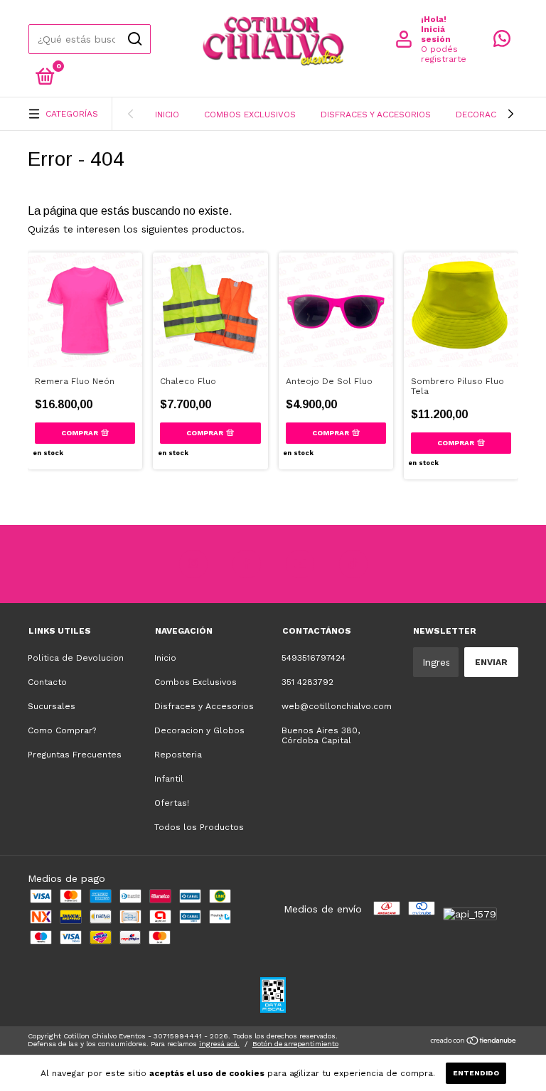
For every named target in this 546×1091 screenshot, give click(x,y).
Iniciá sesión (436, 34)
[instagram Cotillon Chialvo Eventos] (193, 564)
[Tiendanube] (473, 1042)
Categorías (72, 114)
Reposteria (178, 755)
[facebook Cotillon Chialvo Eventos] (246, 564)
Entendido (476, 1073)
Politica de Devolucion (76, 658)
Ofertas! (171, 803)
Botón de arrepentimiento (295, 1044)
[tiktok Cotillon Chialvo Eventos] (353, 564)
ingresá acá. (219, 1044)
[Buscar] (134, 39)
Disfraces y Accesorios (376, 114)
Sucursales (51, 706)
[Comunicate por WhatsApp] (502, 42)
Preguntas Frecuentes (75, 755)
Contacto (47, 682)
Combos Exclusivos (250, 114)
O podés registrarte (443, 54)
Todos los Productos (199, 827)
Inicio (167, 114)
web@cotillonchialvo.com (337, 706)
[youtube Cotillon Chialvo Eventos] (300, 564)
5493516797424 (314, 658)
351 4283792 (307, 682)
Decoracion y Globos (199, 730)
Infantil (168, 779)
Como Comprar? (62, 730)
